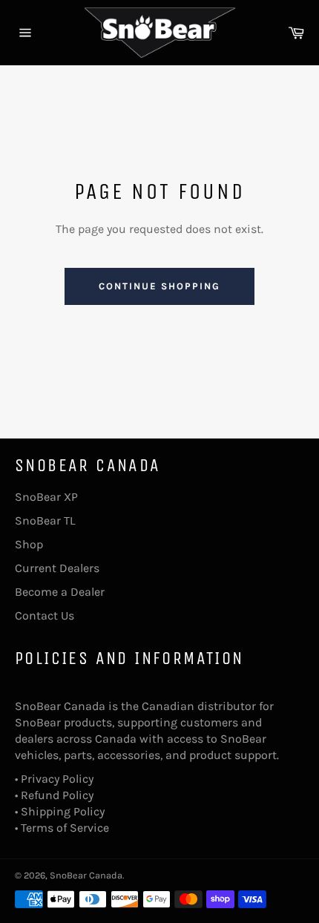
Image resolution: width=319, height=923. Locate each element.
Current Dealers (57, 568)
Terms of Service (65, 828)
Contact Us (44, 615)
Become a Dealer (60, 592)
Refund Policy (57, 795)
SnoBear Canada (86, 875)
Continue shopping (159, 286)
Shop (29, 544)
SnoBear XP (46, 497)
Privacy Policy (57, 779)
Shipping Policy (63, 811)
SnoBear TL (45, 520)
